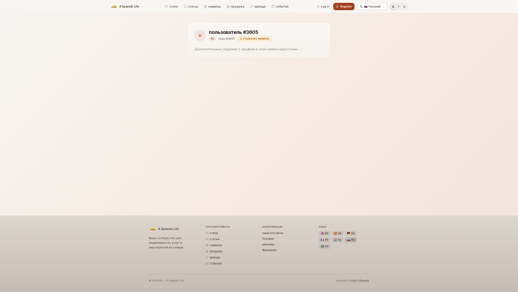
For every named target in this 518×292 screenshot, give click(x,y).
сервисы (214, 6)
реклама (268, 244)
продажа (237, 6)
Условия (268, 238)
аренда (260, 6)
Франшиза (269, 250)
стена (173, 6)
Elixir (354, 280)
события (282, 6)
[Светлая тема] (399, 6)
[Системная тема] (393, 6)
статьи (193, 6)
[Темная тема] (404, 6)
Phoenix (364, 280)
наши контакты (272, 233)
